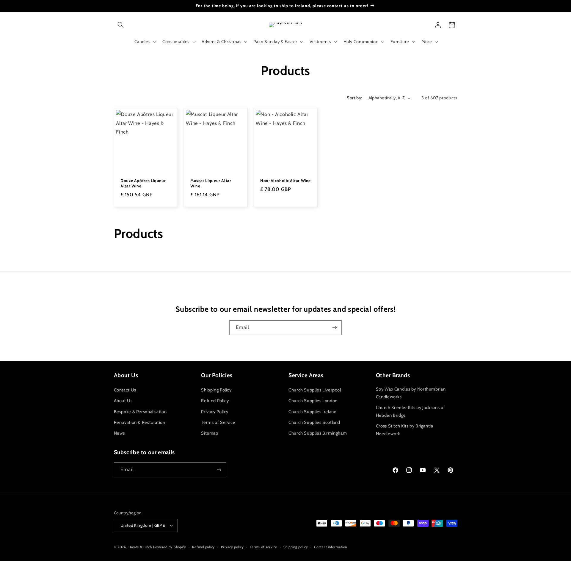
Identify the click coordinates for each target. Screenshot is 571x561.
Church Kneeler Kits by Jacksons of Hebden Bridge (410, 411)
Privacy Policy (214, 411)
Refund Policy (215, 400)
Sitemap (209, 433)
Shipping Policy (216, 390)
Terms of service (263, 547)
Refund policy (203, 547)
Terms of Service (218, 422)
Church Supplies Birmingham (317, 433)
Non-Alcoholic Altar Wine (285, 180)
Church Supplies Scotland (314, 422)
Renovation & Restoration (139, 422)
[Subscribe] (334, 327)
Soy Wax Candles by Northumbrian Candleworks (411, 392)
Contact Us (125, 390)
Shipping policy (295, 547)
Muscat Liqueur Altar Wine (210, 183)
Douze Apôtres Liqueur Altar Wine (143, 183)
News (119, 433)
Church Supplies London (313, 400)
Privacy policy (232, 547)
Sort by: (354, 98)
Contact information (330, 547)
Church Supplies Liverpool (314, 390)
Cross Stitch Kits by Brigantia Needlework (404, 429)
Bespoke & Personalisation (140, 411)
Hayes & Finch (140, 547)
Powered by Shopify (169, 547)
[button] (121, 25)
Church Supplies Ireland (312, 411)
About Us (123, 400)
